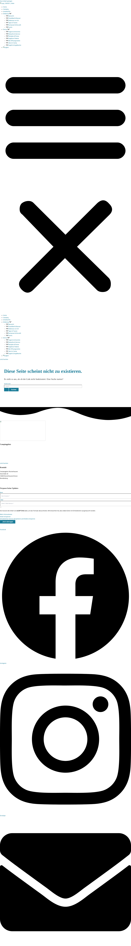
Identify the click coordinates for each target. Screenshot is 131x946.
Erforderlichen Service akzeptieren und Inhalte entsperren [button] (17, 519)
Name (1, 492)
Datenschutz (4, 457)
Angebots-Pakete (13, 38)
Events (10, 27)
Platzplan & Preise (13, 36)
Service (5, 29)
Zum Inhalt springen (6, 1)
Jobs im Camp (12, 43)
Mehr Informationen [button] (6, 514)
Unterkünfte (6, 11)
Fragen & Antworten (14, 31)
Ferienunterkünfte (5, 453)
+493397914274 (5, 482)
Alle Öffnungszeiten (14, 40)
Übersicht (11, 16)
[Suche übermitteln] (6, 389)
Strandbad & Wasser (14, 18)
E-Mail (1, 499)
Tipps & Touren (12, 22)
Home (5, 7)
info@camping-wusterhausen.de (10, 484)
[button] (10, 13)
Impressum (3, 455)
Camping (5, 9)
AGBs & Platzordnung (6, 459)
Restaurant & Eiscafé (14, 25)
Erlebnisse (6, 13)
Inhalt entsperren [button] (5, 516)
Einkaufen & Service (14, 34)
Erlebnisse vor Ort (13, 20)
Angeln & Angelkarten (14, 45)
